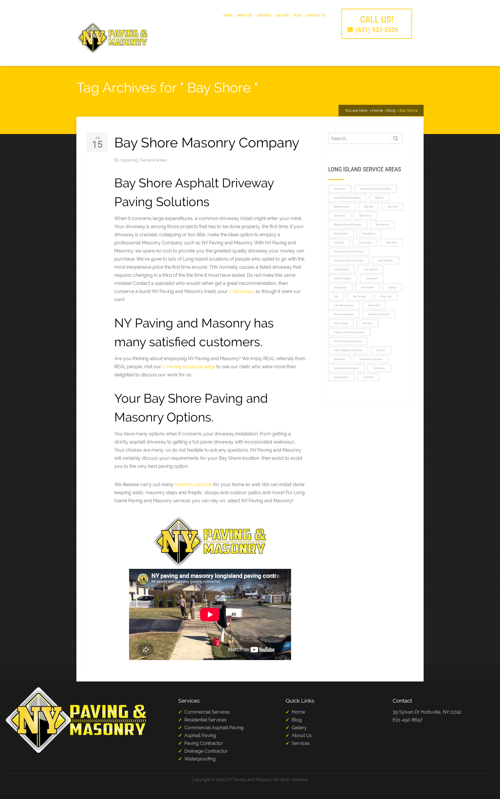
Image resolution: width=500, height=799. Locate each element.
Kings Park (385, 296)
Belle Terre (365, 215)
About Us (244, 15)
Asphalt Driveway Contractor (375, 188)
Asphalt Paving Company (347, 197)
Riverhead (339, 359)
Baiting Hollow (342, 206)
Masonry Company (344, 314)
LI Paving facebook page (188, 366)
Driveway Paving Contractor (349, 251)
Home (228, 15)
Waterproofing (200, 759)
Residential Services (205, 720)
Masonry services (193, 484)
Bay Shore (339, 215)
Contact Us (316, 15)
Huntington (367, 287)
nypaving (129, 160)
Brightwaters (341, 233)
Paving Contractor (203, 743)
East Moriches (341, 269)
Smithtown (379, 368)
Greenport (372, 278)
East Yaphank (371, 269)
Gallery (282, 15)
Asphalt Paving (200, 735)
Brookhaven (369, 233)
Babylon (379, 197)
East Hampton (385, 260)
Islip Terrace (359, 296)
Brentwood (382, 224)
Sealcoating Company (371, 359)
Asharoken (339, 188)
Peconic (381, 350)
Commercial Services (207, 712)
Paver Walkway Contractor (348, 350)
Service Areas (154, 160)
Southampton (341, 377)
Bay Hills (368, 206)
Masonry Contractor (379, 314)
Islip (336, 296)
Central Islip (365, 242)
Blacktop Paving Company (348, 224)
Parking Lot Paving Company (349, 332)
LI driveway (241, 291)
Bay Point (393, 206)
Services (264, 15)
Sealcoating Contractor (346, 368)
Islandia (392, 287)
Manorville (374, 305)
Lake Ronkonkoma (344, 305)
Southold (368, 377)
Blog (297, 15)
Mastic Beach (341, 323)
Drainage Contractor (206, 751)
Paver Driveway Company (347, 341)
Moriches (368, 323)
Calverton (339, 242)
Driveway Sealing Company (348, 260)
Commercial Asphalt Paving (214, 727)
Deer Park (391, 242)
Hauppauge (340, 287)
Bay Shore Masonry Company (206, 143)
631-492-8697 (407, 720)
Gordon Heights (343, 278)
